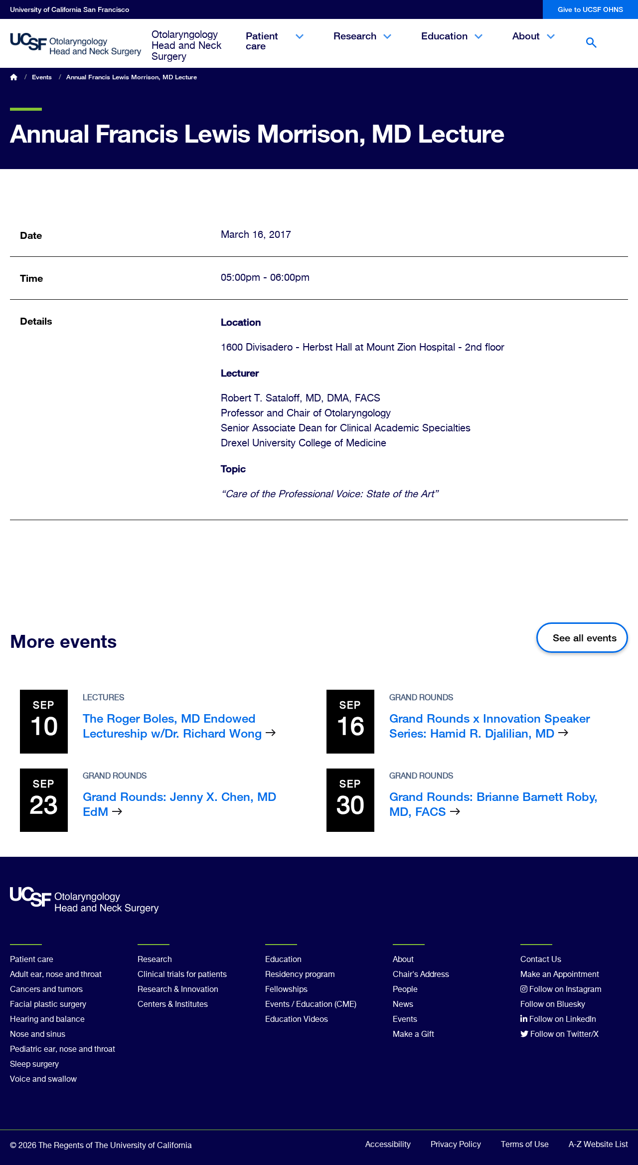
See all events (585, 637)
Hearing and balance (47, 1020)
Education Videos (296, 1020)
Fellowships (286, 990)
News (403, 1005)
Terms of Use (525, 1145)
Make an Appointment (559, 975)
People (405, 990)
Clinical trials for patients (182, 975)
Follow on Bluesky (552, 1005)
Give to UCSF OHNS (590, 9)
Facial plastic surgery (48, 1005)
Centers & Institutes (173, 1005)
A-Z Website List (598, 1145)
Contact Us (540, 960)
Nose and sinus (37, 1035)
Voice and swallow (43, 1080)
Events (42, 77)
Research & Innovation (178, 990)
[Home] (76, 45)
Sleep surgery (34, 1065)
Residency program (300, 975)
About (526, 44)
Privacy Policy (456, 1145)
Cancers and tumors (46, 990)
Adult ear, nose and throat (56, 975)
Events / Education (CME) (310, 1005)
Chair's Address (421, 975)
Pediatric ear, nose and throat (62, 1050)
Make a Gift (413, 1035)
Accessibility (388, 1145)
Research (354, 44)
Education (444, 44)
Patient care (262, 49)
